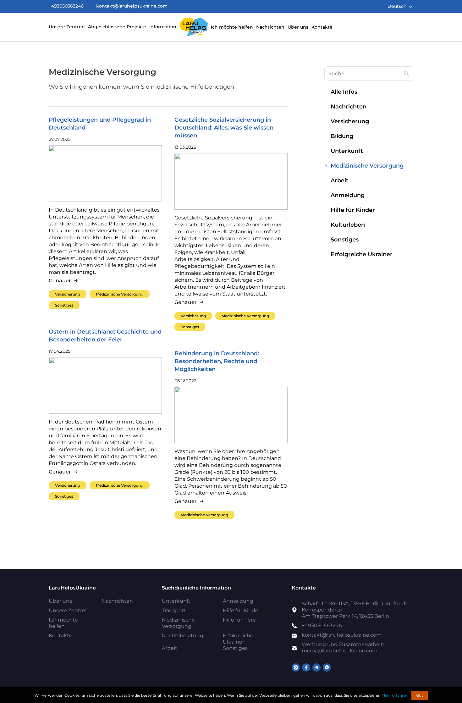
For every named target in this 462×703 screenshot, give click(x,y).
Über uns (298, 27)
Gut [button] (419, 695)
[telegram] (316, 667)
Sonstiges (64, 305)
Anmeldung (348, 195)
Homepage (193, 27)
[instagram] (296, 667)
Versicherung (67, 294)
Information (162, 27)
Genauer (60, 281)
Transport (174, 610)
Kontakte (322, 27)
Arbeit (340, 180)
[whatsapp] (327, 667)
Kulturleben (348, 224)
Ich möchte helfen (232, 27)
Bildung (342, 136)
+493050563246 (66, 6)
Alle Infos (344, 91)
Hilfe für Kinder (353, 210)
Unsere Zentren (67, 27)
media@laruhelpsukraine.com (343, 647)
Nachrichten (270, 27)
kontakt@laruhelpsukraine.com (132, 6)
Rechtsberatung (182, 636)
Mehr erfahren (395, 695)
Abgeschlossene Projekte (117, 27)
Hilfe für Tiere (239, 620)
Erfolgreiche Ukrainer (362, 254)
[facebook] (306, 667)
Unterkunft (347, 150)
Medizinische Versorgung (119, 294)
